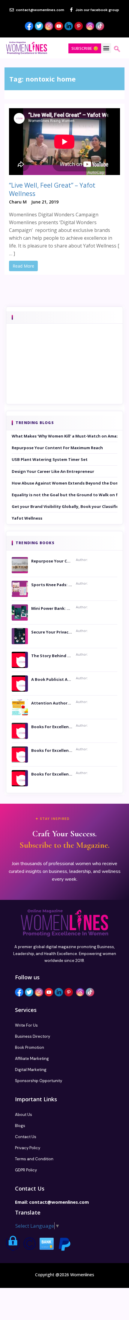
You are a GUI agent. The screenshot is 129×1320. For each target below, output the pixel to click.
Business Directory (32, 1036)
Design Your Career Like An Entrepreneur (53, 471)
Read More (23, 266)
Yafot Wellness (27, 518)
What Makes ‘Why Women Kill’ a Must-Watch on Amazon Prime (64, 436)
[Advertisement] (64, 372)
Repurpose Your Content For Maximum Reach (57, 447)
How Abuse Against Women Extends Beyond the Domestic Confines (64, 483)
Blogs (20, 1125)
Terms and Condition (34, 1158)
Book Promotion (29, 1047)
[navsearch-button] (117, 49)
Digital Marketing (30, 1069)
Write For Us (26, 1025)
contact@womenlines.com (59, 1202)
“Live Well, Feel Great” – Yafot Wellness (52, 189)
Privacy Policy (27, 1147)
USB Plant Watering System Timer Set (50, 459)
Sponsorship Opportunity (38, 1080)
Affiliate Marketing (32, 1058)
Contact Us (25, 1136)
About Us (23, 1114)
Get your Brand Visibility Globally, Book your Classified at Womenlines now (64, 506)
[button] (106, 48)
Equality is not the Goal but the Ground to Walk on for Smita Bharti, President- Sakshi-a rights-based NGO (64, 494)
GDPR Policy (26, 1170)
